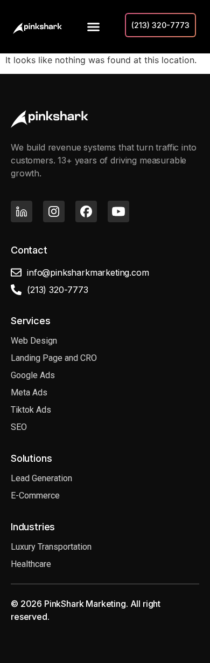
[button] (93, 27)
